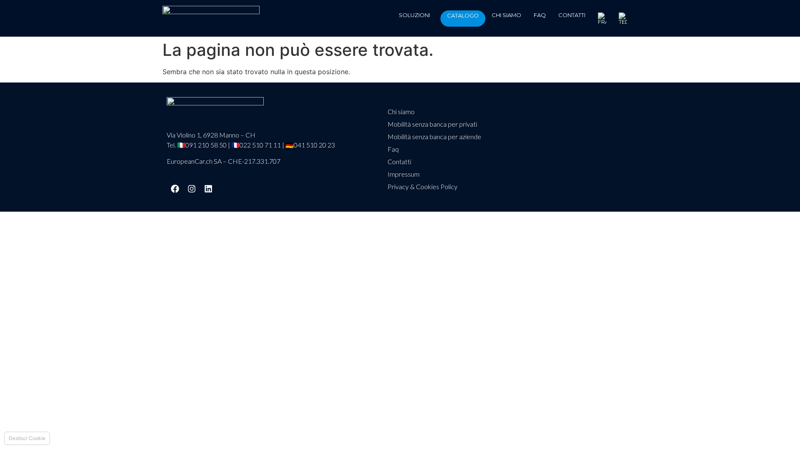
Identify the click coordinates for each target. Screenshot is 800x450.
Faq (393, 149)
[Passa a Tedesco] (622, 18)
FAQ (540, 15)
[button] (416, 15)
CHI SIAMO (506, 15)
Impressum (404, 174)
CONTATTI (571, 15)
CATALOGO (463, 15)
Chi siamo (401, 111)
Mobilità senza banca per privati (432, 124)
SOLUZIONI (414, 15)
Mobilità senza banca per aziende (434, 136)
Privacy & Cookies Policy (423, 186)
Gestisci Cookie (27, 438)
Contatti (399, 161)
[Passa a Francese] (602, 18)
